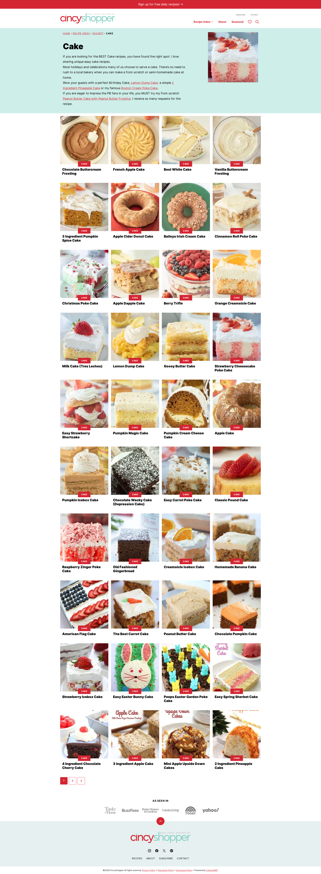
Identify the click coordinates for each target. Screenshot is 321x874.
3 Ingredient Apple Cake (133, 764)
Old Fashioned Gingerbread (125, 569)
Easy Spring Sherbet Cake (236, 697)
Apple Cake (224, 433)
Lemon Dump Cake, (145, 82)
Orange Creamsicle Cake (235, 303)
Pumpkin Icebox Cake (80, 500)
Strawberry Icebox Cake (82, 697)
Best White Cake (177, 169)
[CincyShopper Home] (87, 18)
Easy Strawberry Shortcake (76, 435)
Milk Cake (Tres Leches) (82, 366)
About (222, 21)
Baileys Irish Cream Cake (184, 236)
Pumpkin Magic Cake (130, 433)
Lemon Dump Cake (128, 366)
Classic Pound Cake (231, 500)
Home (66, 33)
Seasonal (237, 21)
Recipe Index (202, 21)
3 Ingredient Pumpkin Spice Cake (80, 238)
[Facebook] (156, 850)
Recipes (137, 858)
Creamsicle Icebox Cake (184, 567)
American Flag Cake (79, 634)
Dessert (97, 33)
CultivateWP (212, 870)
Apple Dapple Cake (129, 303)
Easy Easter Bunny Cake (133, 697)
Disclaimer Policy (166, 870)
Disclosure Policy (184, 870)
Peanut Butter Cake (180, 634)
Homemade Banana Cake (235, 567)
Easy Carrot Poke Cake (183, 500)
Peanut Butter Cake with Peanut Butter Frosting (97, 98)
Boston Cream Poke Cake (139, 88)
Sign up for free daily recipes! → (160, 4)
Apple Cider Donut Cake (133, 236)
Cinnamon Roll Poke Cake (236, 236)
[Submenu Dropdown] (212, 22)
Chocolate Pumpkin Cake (236, 634)
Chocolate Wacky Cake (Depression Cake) (132, 502)
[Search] (257, 21)
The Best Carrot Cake (130, 634)
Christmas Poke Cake (80, 303)
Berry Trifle (173, 303)
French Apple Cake (129, 169)
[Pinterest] (171, 850)
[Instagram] (149, 850)
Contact (254, 14)
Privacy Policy (148, 870)
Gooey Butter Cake (179, 366)
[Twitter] (164, 850)
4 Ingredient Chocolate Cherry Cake (81, 766)
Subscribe (240, 14)
